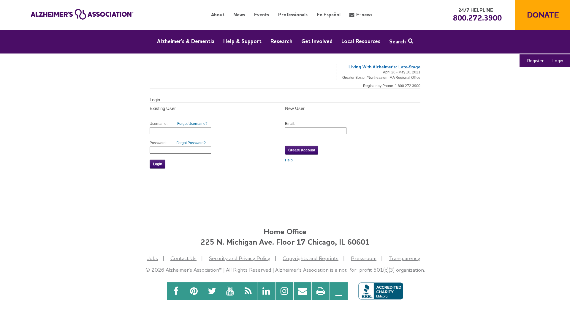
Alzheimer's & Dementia (185, 41)
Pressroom (363, 258)
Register (535, 60)
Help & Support (242, 41)
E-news (364, 15)
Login (557, 60)
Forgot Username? (192, 124)
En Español (329, 15)
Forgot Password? (191, 143)
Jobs (152, 258)
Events (261, 15)
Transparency (404, 258)
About (217, 15)
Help (289, 160)
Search (397, 41)
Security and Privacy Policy (239, 258)
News (239, 15)
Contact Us (183, 258)
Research (281, 41)
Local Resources (360, 41)
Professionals (293, 15)
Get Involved (316, 41)
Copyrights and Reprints (310, 258)
